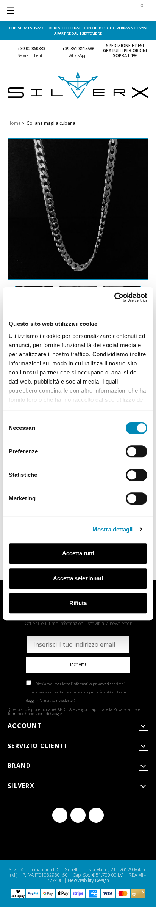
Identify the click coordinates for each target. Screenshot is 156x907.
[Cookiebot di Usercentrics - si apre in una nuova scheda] (114, 297)
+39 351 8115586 (78, 48)
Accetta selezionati (78, 578)
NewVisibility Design (88, 880)
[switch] (136, 451)
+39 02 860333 (31, 48)
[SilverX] (78, 97)
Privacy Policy (125, 709)
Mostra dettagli (112, 529)
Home (14, 123)
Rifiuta (78, 603)
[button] (78, 270)
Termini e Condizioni (26, 713)
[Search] (92, 10)
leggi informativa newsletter (50, 700)
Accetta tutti (78, 553)
